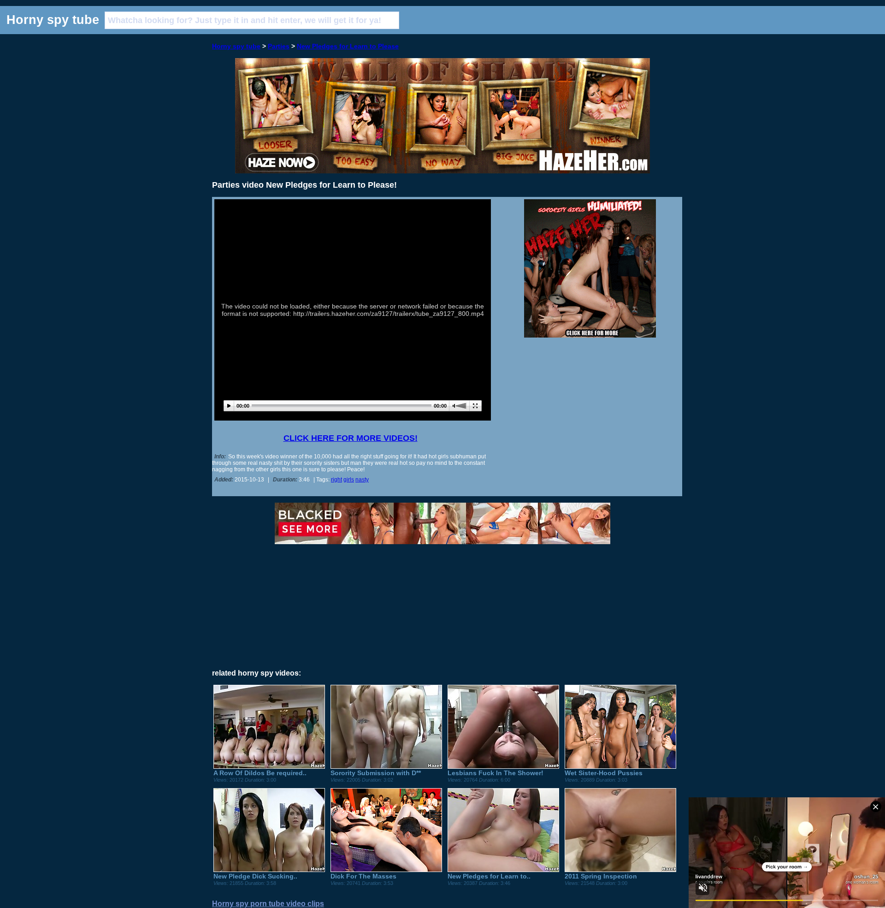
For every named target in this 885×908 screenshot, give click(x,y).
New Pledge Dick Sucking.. (255, 876)
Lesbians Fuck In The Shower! (495, 773)
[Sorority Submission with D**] (386, 766)
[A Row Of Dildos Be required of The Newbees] (269, 766)
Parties (278, 46)
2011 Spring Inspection (601, 876)
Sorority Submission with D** (375, 773)
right (336, 479)
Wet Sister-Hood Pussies (604, 773)
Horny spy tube (236, 46)
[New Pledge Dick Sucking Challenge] (269, 869)
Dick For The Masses (363, 876)
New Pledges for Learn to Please (348, 46)
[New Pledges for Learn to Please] (503, 869)
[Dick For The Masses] (386, 869)
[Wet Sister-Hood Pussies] (620, 766)
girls (348, 479)
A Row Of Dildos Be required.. (260, 773)
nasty (362, 479)
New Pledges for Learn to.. (489, 876)
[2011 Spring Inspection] (620, 869)
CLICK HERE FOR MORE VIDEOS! (350, 438)
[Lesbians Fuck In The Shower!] (503, 766)
